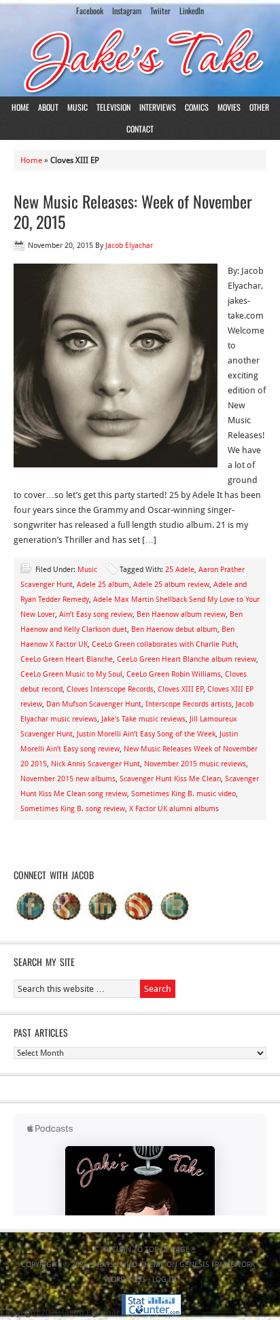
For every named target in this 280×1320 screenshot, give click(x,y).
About (48, 107)
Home (20, 107)
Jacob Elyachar (129, 245)
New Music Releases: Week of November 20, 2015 (133, 211)
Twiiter (160, 10)
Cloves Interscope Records (110, 689)
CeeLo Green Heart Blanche (66, 659)
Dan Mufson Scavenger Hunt (93, 704)
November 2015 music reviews (195, 764)
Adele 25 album (103, 584)
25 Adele (179, 569)
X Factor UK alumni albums (174, 808)
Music (77, 107)
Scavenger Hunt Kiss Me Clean (170, 778)
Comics (197, 107)
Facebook (89, 10)
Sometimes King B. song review (72, 808)
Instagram (126, 10)
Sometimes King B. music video (183, 793)
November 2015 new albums (68, 778)
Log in (164, 1279)
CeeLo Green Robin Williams (173, 674)
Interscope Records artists (188, 704)
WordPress (125, 1279)
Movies (229, 107)
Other (259, 107)
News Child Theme (129, 1264)
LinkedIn (191, 10)
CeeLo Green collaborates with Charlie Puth (164, 644)
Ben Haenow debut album (174, 629)
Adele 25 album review (171, 584)
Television (113, 107)
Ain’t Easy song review (96, 614)
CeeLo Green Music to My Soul (71, 674)
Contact (140, 129)
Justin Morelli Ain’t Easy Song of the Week (146, 734)
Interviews (157, 107)
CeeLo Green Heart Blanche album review (186, 659)
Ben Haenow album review (181, 614)
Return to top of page (147, 1249)
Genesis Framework (217, 1264)
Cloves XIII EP (180, 689)
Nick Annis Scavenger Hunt (95, 764)
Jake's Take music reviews (143, 719)
